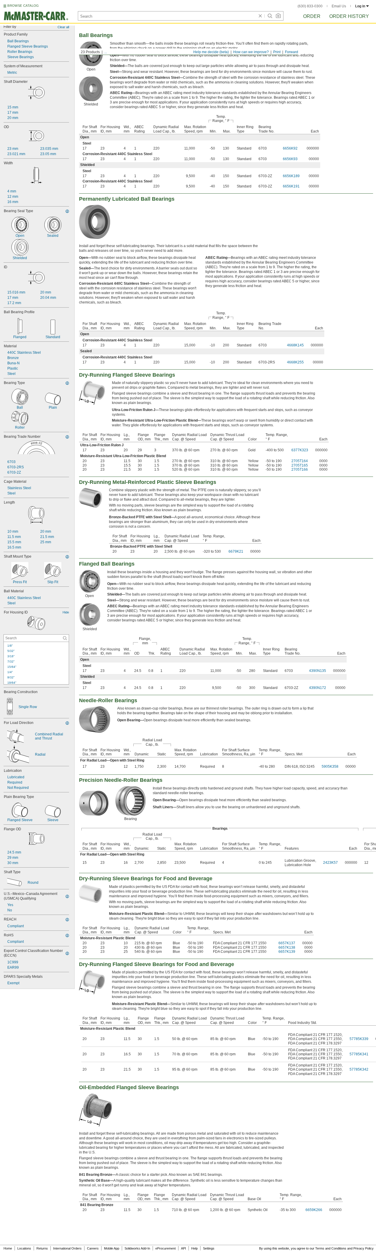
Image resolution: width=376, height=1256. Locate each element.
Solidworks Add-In (137, 1248)
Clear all (63, 27)
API (183, 1248)
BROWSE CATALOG (23, 5)
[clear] (260, 16)
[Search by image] (278, 16)
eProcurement (165, 1248)
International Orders (67, 1248)
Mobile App (111, 1248)
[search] (65, 638)
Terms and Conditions (330, 1248)
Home (8, 1248)
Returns (42, 1248)
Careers (93, 1248)
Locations (24, 1248)
